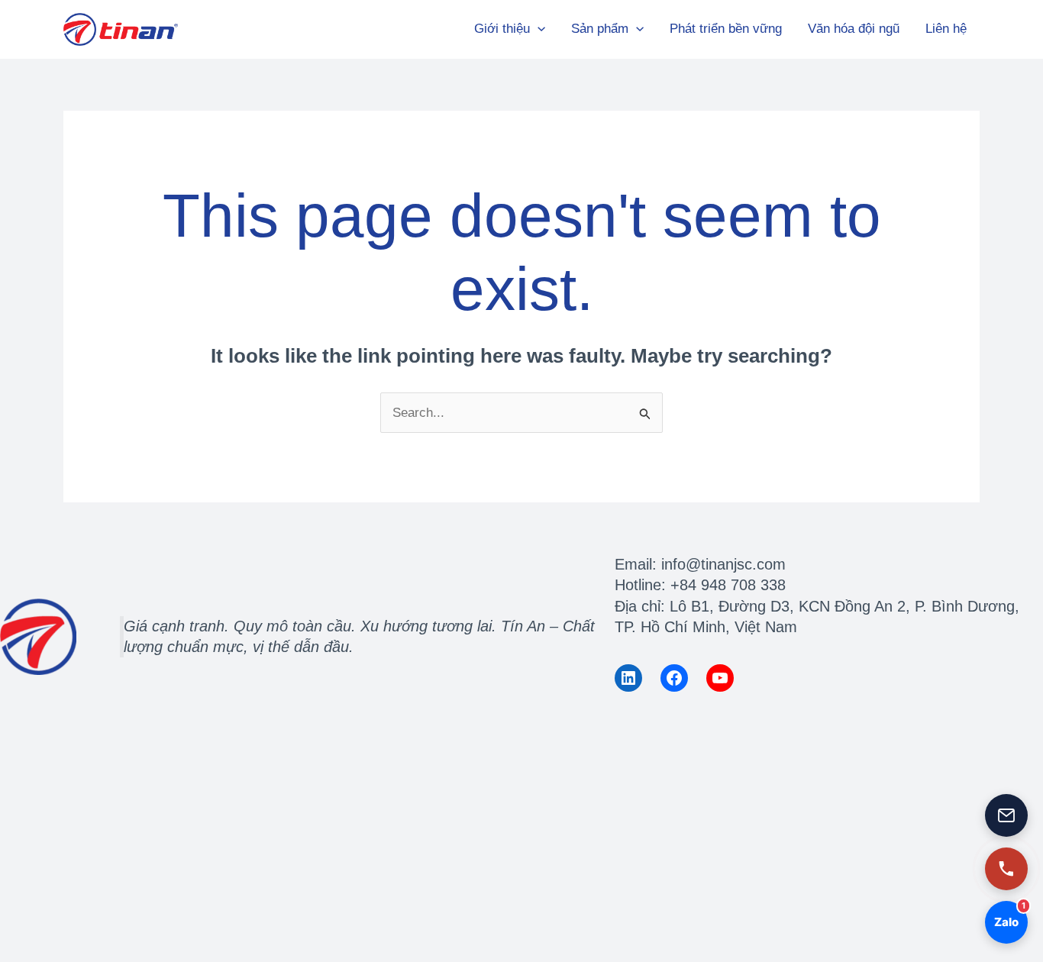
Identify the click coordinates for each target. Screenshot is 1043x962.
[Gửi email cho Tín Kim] (1006, 815)
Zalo (1005, 915)
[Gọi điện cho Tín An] (1006, 868)
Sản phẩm (599, 28)
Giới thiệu (502, 28)
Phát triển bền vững (726, 28)
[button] (537, 29)
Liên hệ (946, 28)
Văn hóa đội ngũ (853, 28)
